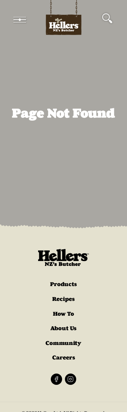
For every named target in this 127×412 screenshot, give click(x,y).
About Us (63, 328)
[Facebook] (56, 379)
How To (63, 313)
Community (63, 343)
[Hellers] (63, 20)
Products (63, 284)
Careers (63, 357)
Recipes (63, 299)
